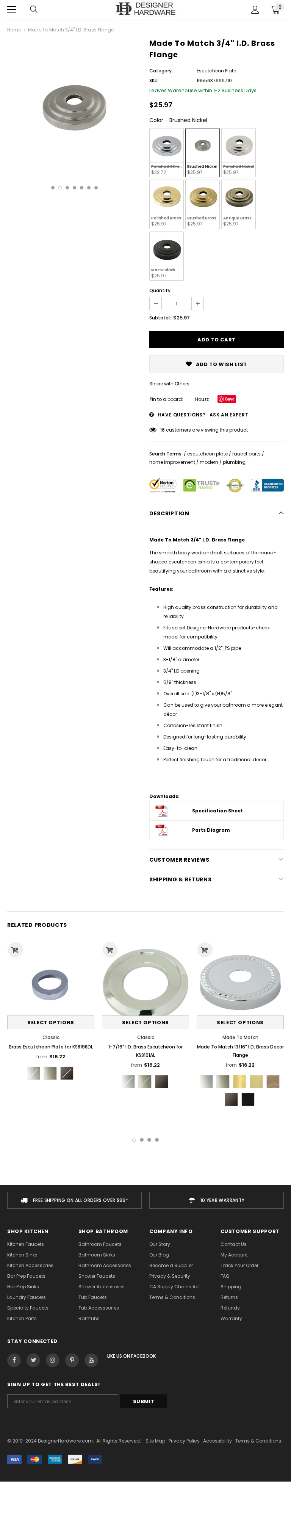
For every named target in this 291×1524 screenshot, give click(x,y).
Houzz (202, 399)
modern (209, 462)
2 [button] (60, 187)
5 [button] (81, 187)
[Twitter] (33, 1360)
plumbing (234, 462)
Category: (161, 70)
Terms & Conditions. (258, 1441)
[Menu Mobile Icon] (11, 9)
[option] (74, 107)
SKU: (154, 80)
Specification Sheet (217, 810)
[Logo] (146, 9)
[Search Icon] (34, 9)
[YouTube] (91, 1360)
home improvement (172, 462)
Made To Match (240, 1037)
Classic (50, 1037)
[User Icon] (255, 10)
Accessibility (217, 1441)
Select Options (50, 1022)
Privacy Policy (184, 1441)
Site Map (155, 1441)
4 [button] (74, 187)
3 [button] (67, 187)
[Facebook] (14, 1360)
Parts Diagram (211, 830)
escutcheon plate (207, 454)
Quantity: (160, 290)
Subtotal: (160, 318)
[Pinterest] (72, 1360)
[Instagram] (52, 1360)
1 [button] (53, 187)
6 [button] (89, 187)
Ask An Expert (229, 415)
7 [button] (96, 187)
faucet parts (246, 454)
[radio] (166, 152)
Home (14, 30)
